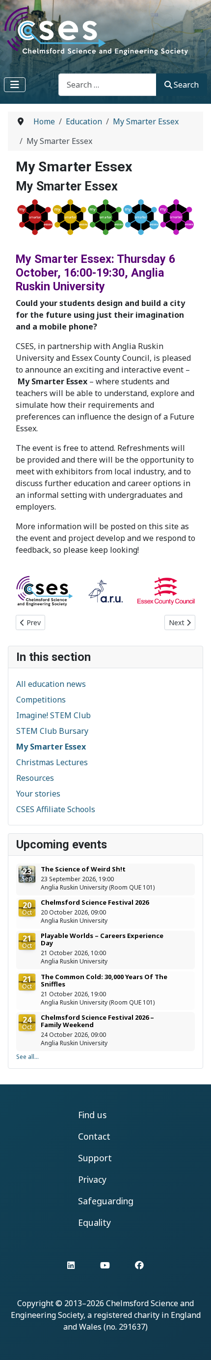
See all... (27, 1057)
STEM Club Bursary (52, 731)
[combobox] (107, 84)
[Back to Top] (194, 1342)
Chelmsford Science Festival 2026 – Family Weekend (97, 1021)
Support (95, 1158)
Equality (94, 1222)
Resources (35, 778)
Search (186, 84)
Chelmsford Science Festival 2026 (95, 902)
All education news (51, 684)
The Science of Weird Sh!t (83, 869)
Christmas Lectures (52, 762)
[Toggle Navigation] (15, 84)
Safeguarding (105, 1201)
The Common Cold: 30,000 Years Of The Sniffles (104, 980)
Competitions (41, 699)
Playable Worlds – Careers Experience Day (102, 939)
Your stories (38, 793)
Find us (92, 1115)
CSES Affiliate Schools (55, 809)
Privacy (92, 1179)
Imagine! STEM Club (53, 715)
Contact (94, 1136)
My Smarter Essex (51, 746)
